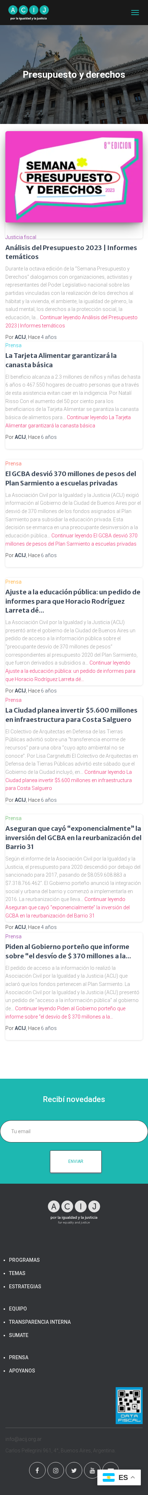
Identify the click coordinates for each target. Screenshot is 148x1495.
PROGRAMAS (24, 1260)
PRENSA (18, 1357)
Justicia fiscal (20, 237)
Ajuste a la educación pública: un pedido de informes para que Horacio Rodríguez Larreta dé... (72, 601)
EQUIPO (18, 1309)
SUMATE (18, 1335)
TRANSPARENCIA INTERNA (40, 1322)
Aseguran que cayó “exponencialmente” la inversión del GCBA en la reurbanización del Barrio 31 (73, 837)
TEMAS (17, 1273)
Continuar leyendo (70, 671)
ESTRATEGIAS (25, 1286)
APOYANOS (22, 1371)
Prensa (13, 345)
